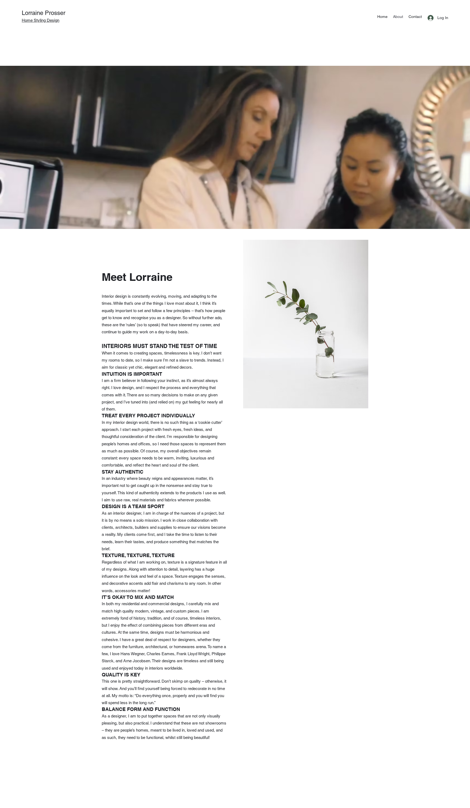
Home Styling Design (40, 20)
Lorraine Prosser (43, 13)
